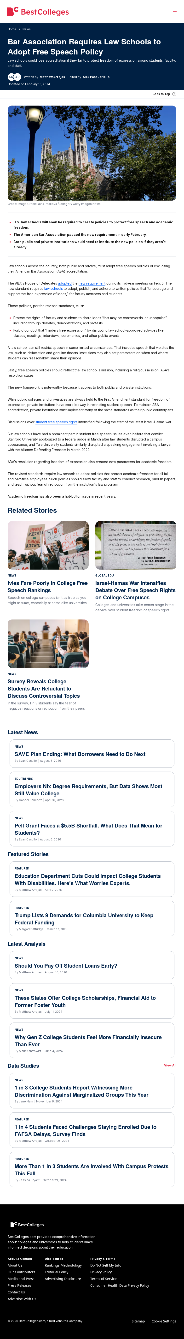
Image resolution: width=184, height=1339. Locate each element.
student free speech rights (56, 422)
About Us (15, 1265)
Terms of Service (103, 1278)
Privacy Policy (101, 1272)
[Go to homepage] (38, 11)
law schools (53, 288)
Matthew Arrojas (52, 77)
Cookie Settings (164, 1321)
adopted (65, 283)
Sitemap (138, 1321)
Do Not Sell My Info (105, 1265)
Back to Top (161, 94)
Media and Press (21, 1278)
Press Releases (19, 1285)
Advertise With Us (22, 1299)
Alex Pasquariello (96, 77)
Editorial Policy (56, 1272)
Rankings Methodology (63, 1265)
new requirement (92, 283)
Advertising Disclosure (63, 1278)
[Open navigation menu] (174, 11)
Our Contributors (21, 1272)
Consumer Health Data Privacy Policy (119, 1285)
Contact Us (16, 1292)
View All (170, 1065)
